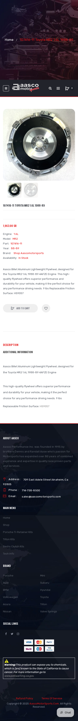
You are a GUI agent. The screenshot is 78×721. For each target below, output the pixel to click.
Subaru (44, 582)
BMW (6, 589)
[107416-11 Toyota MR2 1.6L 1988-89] (14, 190)
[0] (67, 88)
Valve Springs (48, 611)
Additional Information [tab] (18, 352)
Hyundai (45, 589)
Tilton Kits (9, 539)
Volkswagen (10, 597)
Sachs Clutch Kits (13, 546)
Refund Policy (24, 698)
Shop (6, 524)
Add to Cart (23, 308)
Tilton (43, 604)
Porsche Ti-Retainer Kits (18, 532)
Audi (6, 582)
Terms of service (52, 698)
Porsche (8, 575)
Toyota (44, 597)
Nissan (7, 611)
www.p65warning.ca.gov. (19, 675)
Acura (6, 604)
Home (9, 40)
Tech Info (8, 553)
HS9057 (44, 406)
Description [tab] (10, 345)
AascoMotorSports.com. (44, 703)
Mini (42, 575)
